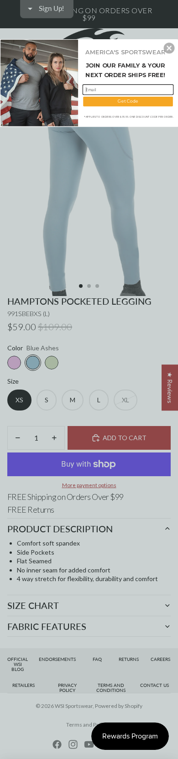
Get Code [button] (128, 101)
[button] (169, 47)
